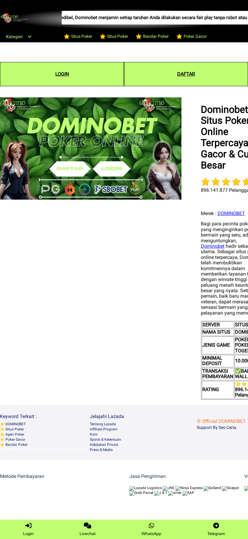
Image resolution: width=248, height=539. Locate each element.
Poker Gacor (15, 439)
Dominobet (212, 246)
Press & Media (101, 450)
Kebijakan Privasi (104, 445)
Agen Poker (14, 434)
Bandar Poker (16, 445)
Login (28, 533)
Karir (94, 434)
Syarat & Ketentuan (105, 439)
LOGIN (62, 74)
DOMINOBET (231, 213)
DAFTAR (186, 74)
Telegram (216, 533)
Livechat (88, 533)
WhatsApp (151, 533)
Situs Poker (14, 429)
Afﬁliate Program (104, 429)
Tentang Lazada (103, 424)
